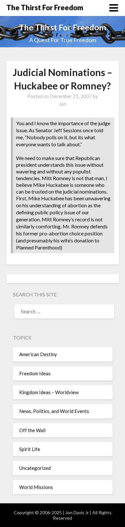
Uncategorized (35, 468)
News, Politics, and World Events (54, 411)
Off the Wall (32, 430)
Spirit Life (29, 449)
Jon (62, 104)
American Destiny (38, 354)
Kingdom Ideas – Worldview (49, 392)
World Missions (36, 487)
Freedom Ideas (35, 373)
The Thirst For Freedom (44, 7)
